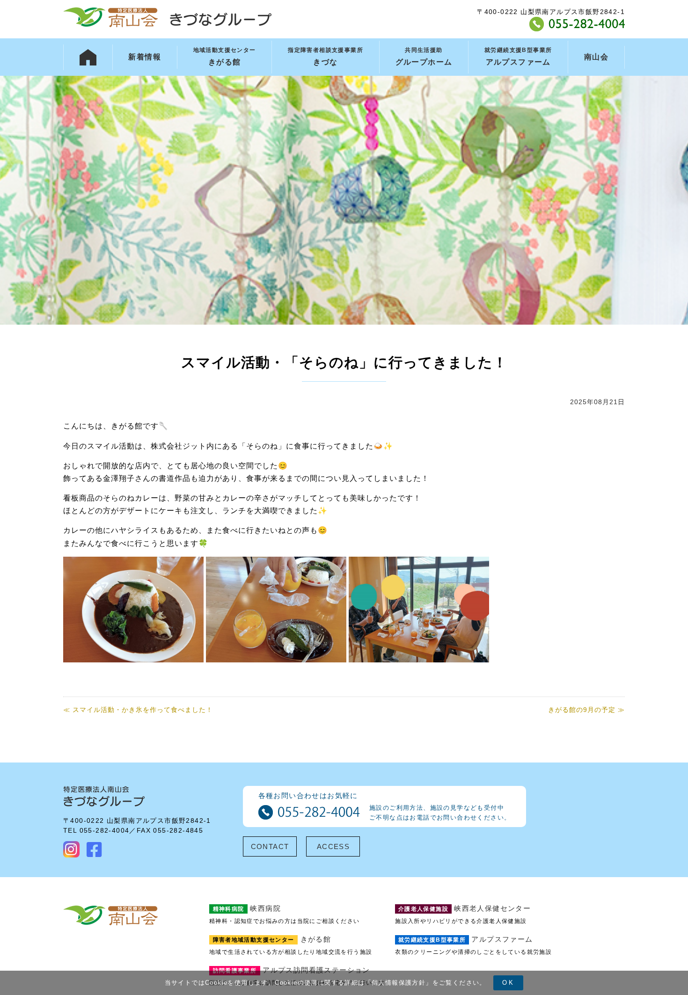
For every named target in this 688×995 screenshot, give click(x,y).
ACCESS (333, 846)
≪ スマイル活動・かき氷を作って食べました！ (138, 709)
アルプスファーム (518, 56)
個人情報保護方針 (398, 982)
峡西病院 (247, 908)
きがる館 (224, 56)
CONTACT (270, 846)
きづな (325, 56)
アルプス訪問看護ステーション (291, 970)
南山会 (596, 57)
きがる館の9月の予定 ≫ (586, 709)
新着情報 (144, 57)
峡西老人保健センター (464, 908)
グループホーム (424, 56)
